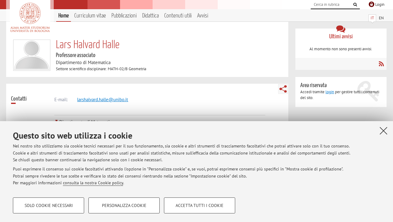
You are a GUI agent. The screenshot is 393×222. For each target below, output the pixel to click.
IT (372, 18)
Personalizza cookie (124, 205)
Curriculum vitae (90, 16)
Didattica (150, 16)
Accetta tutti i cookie (200, 205)
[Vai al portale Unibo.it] (30, 17)
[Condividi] (283, 89)
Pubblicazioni (124, 16)
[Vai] (355, 4)
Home (63, 16)
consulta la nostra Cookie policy (93, 183)
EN (381, 18)
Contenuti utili (178, 16)
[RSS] (381, 64)
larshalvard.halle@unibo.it (102, 99)
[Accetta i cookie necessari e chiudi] (383, 131)
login (329, 91)
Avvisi (202, 16)
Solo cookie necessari (49, 205)
